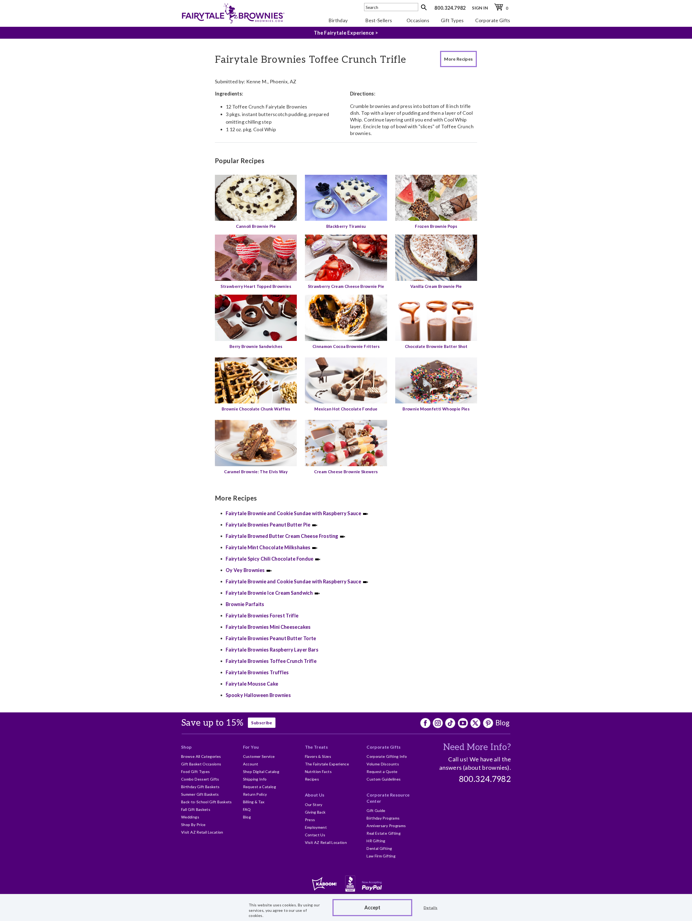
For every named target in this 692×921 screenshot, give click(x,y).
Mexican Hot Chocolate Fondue (345, 408)
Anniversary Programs (386, 825)
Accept (372, 907)
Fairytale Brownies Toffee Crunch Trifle (271, 661)
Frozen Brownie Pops (436, 226)
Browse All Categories (201, 756)
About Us (315, 794)
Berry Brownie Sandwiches (255, 346)
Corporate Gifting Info (387, 756)
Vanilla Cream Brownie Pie (436, 286)
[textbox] (391, 7)
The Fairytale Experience (327, 764)
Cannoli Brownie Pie (256, 226)
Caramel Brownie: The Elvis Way (256, 471)
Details (431, 907)
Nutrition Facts (318, 771)
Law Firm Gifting (381, 856)
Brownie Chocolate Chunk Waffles (256, 408)
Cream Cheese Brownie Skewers (346, 471)
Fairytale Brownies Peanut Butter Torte (271, 638)
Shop (186, 746)
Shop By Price (193, 824)
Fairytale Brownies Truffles (257, 672)
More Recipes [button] (458, 58)
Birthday (338, 20)
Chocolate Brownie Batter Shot (436, 346)
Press (310, 819)
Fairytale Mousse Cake (252, 684)
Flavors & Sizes (318, 756)
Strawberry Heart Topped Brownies (256, 286)
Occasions (418, 20)
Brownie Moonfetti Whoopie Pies (436, 408)
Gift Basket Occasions (201, 764)
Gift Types (452, 20)
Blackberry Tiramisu (346, 226)
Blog (502, 722)
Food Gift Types (195, 771)
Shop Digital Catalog (261, 771)
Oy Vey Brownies (245, 570)
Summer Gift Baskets (200, 794)
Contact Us (315, 835)
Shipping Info (255, 779)
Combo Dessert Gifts (200, 779)
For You (251, 746)
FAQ (247, 809)
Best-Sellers (378, 20)
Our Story (313, 804)
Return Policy (255, 794)
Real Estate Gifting (384, 833)
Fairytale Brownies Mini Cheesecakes (268, 627)
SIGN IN (480, 7)
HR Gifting (376, 840)
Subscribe (261, 722)
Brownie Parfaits (245, 604)
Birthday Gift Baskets (200, 786)
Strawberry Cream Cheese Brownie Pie (346, 286)
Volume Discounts (383, 764)
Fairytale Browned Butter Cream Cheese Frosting (282, 536)
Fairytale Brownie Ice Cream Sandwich (269, 593)
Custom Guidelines (384, 779)
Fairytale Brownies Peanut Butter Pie (268, 525)
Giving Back (315, 812)
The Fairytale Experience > (346, 33)
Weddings (190, 817)
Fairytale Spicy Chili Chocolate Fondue (270, 559)
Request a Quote (382, 771)
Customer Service (259, 756)
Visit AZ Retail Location (202, 832)
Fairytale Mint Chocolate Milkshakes (268, 547)
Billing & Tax (254, 802)
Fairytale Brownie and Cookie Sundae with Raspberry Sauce (293, 513)
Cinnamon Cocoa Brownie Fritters (346, 346)
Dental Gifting (379, 848)
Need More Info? (477, 747)
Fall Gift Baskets (195, 809)
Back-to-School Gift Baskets (206, 802)
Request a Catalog (259, 786)
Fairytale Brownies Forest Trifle (262, 616)
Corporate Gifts (492, 20)
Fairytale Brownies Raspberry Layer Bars (272, 650)
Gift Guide (376, 810)
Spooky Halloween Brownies (258, 695)
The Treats (316, 746)
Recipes (312, 779)
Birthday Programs (383, 818)
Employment (316, 827)
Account (250, 764)
